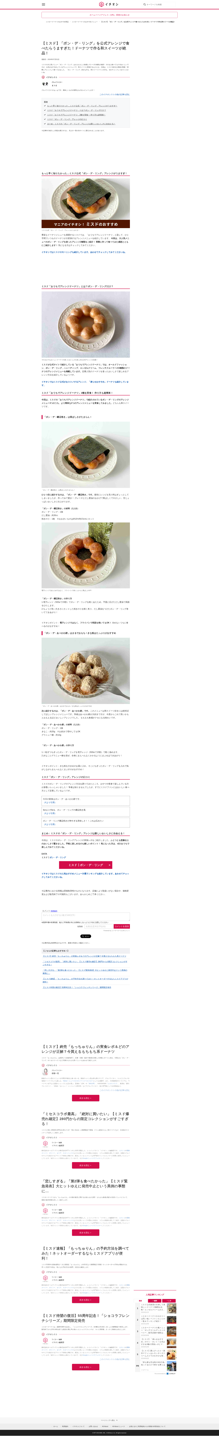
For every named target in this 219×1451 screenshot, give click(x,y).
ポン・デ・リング (58, 857)
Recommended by (160, 1373)
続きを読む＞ (86, 1098)
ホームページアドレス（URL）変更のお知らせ (110, 15)
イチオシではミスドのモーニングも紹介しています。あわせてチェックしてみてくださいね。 (84, 252)
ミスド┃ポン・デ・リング (85, 865)
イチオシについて (78, 1426)
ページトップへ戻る (108, 1420)
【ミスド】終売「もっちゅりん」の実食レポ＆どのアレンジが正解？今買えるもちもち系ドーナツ (84, 956)
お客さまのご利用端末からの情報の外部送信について (147, 1426)
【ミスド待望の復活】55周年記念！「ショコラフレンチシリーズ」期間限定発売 (77, 987)
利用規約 (65, 1426)
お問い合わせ (93, 1426)
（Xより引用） (50, 802)
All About (105, 1426)
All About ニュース (118, 1426)
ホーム (55, 1426)
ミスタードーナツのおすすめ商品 (57, 22)
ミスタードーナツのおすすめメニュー (85, 22)
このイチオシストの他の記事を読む (114, 94)
